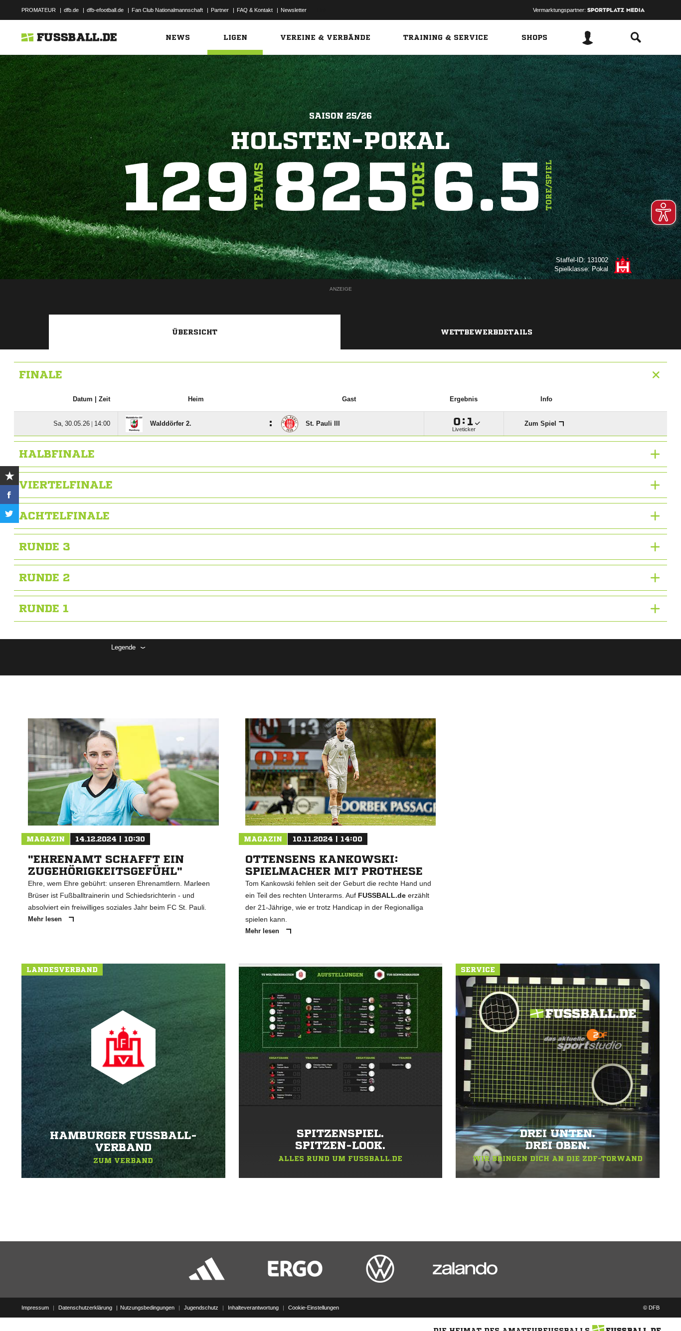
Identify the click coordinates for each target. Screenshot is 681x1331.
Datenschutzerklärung (85, 1308)
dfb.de (71, 10)
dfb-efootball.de (105, 10)
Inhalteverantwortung (253, 1308)
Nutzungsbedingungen (147, 1308)
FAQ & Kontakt (255, 10)
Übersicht (194, 332)
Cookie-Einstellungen (313, 1308)
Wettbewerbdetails (486, 332)
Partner (220, 10)
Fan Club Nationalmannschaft (167, 10)
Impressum (35, 1308)
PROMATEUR (38, 10)
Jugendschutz (201, 1308)
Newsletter (294, 10)
